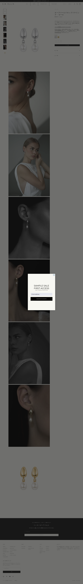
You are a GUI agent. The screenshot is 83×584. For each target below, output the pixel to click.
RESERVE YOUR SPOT (41, 298)
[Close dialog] (54, 275)
